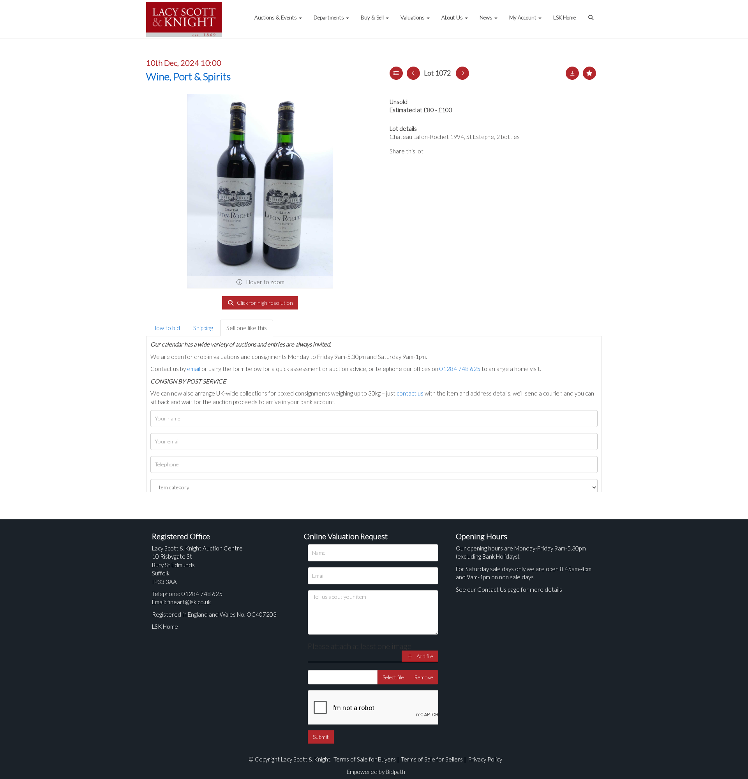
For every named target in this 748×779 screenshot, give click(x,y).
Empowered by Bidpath (376, 771)
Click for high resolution (264, 302)
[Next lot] (462, 73)
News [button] (487, 17)
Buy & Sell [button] (373, 17)
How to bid (166, 327)
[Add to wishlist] (589, 73)
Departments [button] (329, 17)
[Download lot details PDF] (572, 73)
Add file (424, 656)
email (193, 368)
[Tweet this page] (452, 151)
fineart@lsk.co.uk (189, 601)
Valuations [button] (413, 17)
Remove (423, 677)
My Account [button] (523, 17)
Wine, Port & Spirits (188, 76)
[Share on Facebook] (436, 151)
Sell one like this (246, 327)
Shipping (203, 327)
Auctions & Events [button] (276, 17)
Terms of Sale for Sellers (432, 759)
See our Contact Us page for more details (509, 589)
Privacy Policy (485, 759)
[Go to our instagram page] (467, 151)
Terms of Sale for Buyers (364, 759)
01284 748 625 (459, 368)
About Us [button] (452, 17)
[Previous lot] (413, 73)
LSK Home (564, 17)
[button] (592, 13)
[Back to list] (396, 73)
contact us (410, 393)
